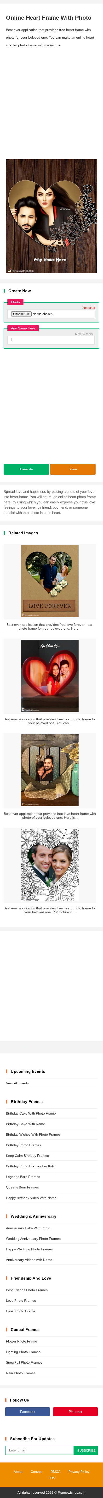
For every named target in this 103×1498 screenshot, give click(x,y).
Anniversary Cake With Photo (28, 1228)
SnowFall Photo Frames (24, 1362)
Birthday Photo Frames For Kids (30, 1166)
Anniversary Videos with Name (29, 1260)
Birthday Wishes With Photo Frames (33, 1134)
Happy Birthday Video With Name (31, 1198)
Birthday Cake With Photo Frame (31, 1113)
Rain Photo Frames (20, 1373)
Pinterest (75, 1412)
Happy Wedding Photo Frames (29, 1249)
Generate (26, 469)
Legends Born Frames (23, 1177)
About (18, 1472)
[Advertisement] (51, 104)
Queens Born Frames (22, 1187)
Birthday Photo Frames (23, 1145)
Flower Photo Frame (21, 1341)
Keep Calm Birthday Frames (27, 1156)
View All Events (17, 1083)
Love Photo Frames (21, 1300)
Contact (36, 1472)
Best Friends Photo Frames (27, 1290)
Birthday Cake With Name (25, 1124)
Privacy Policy (79, 1472)
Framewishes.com (72, 1492)
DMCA (55, 1472)
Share (73, 469)
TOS (51, 1478)
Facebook (27, 1412)
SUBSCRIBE (86, 1450)
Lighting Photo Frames (23, 1352)
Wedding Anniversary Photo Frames (33, 1239)
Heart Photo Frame (20, 1311)
